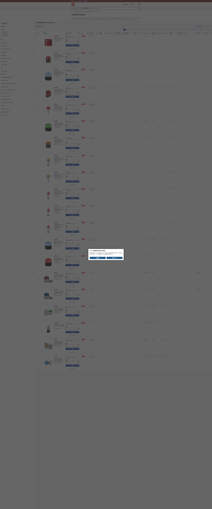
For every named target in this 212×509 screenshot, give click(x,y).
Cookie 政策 (105, 254)
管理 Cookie (114, 258)
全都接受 (97, 258)
